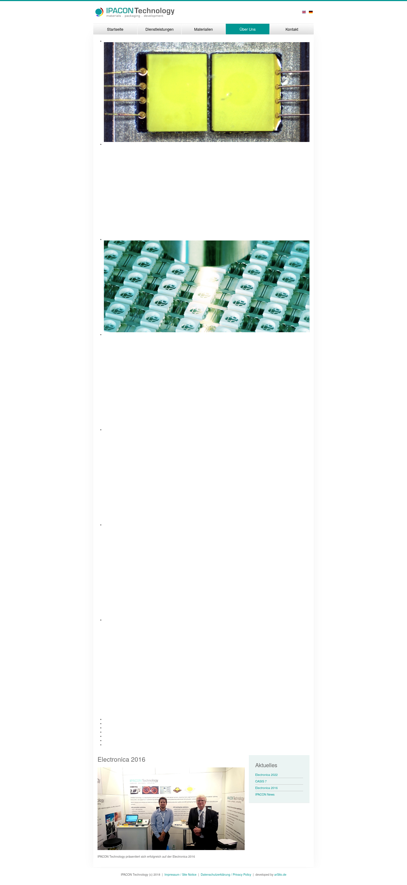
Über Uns (248, 29)
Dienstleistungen (159, 29)
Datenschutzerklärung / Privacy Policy (226, 874)
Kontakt (292, 29)
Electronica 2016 (266, 788)
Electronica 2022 (266, 774)
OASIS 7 (261, 781)
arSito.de (280, 874)
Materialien (203, 29)
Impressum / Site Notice (181, 874)
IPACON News (265, 794)
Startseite (115, 29)
